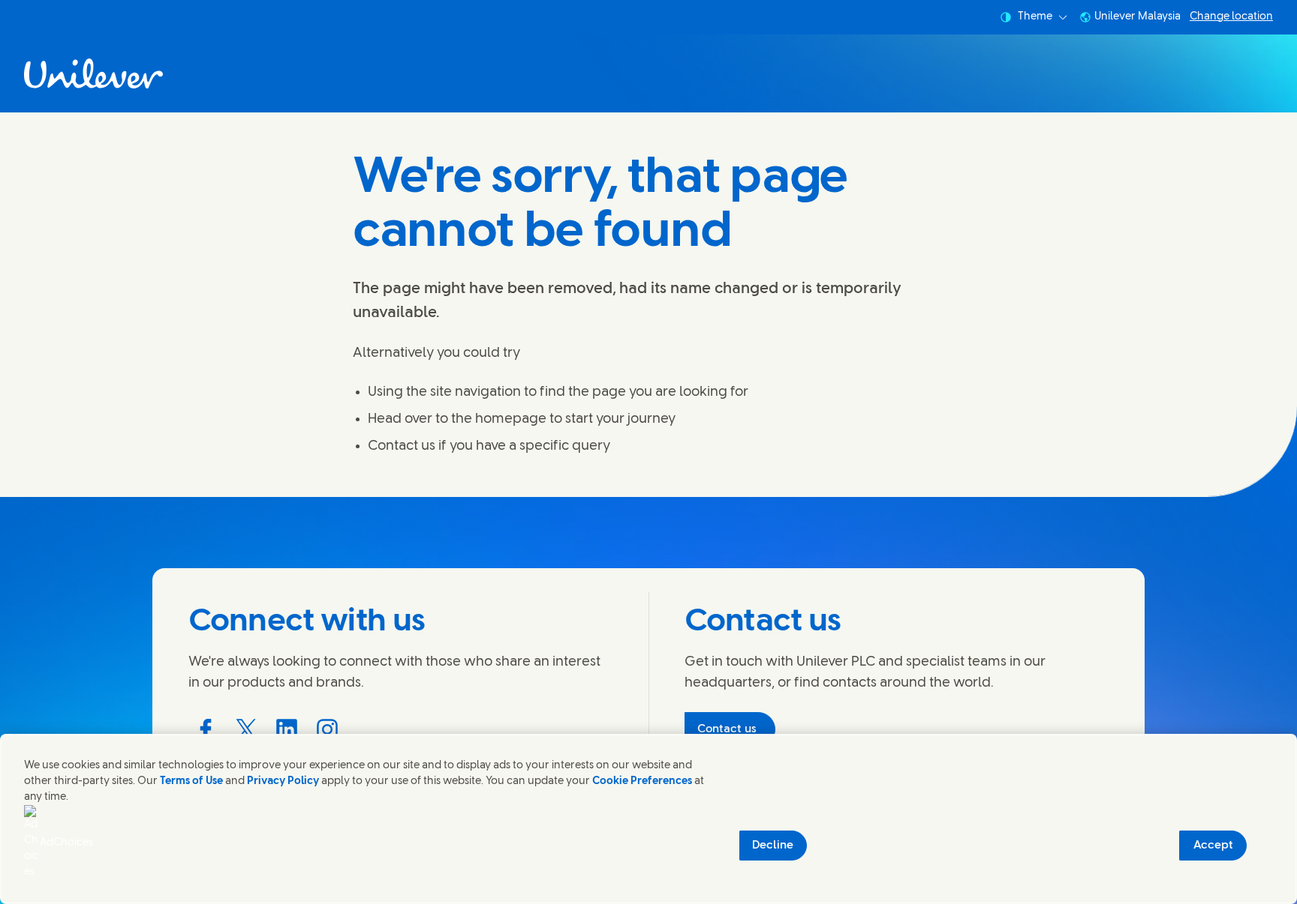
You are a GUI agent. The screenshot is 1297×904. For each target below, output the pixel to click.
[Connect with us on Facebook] (205, 729)
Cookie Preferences (642, 781)
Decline (772, 846)
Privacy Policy (283, 781)
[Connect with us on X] (246, 729)
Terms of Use (191, 781)
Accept (1213, 846)
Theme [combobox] (1035, 16)
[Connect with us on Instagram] (327, 729)
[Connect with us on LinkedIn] (286, 729)
